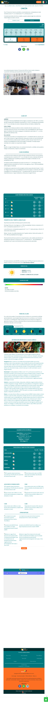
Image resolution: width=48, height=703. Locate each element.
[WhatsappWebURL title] (23, 49)
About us (34, 676)
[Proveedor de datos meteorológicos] (24, 692)
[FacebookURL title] (19, 49)
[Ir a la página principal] (5, 2)
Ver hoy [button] (32, 20)
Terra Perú (8, 658)
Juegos (15, 661)
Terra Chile (8, 655)
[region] (24, 60)
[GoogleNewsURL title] (27, 49)
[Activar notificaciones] (40, 699)
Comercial (21, 666)
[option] (10, 40)
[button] (46, 2)
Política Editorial (28, 676)
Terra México (39, 655)
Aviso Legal (14, 676)
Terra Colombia (24, 655)
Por (6, 44)
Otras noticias (33, 661)
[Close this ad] (47, 696)
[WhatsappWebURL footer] (23, 686)
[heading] (24, 548)
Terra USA (24, 658)
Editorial (27, 666)
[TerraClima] (43, 2)
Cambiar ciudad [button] (15, 20)
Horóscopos (39, 658)
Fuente (39, 44)
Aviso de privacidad (21, 676)
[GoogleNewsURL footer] (27, 686)
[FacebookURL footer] (19, 686)
